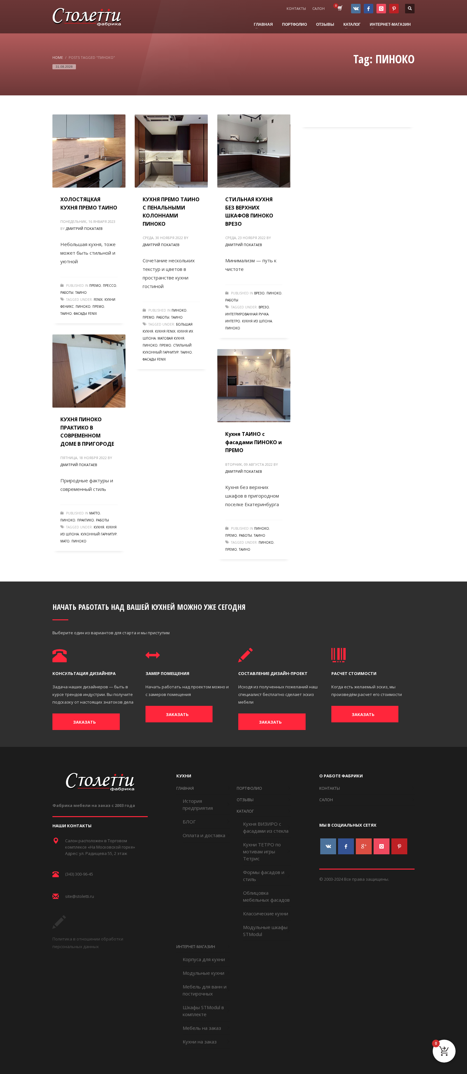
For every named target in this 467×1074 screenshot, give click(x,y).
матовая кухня (171, 338)
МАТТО (94, 513)
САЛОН (318, 8)
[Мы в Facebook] (368, 8)
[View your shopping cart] (339, 8)
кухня (99, 527)
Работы (66, 292)
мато (65, 541)
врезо (264, 307)
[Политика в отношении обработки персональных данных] (59, 927)
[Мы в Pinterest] (394, 8)
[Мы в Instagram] (381, 8)
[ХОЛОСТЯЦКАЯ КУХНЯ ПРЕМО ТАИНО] (89, 151)
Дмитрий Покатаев (84, 228)
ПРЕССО (109, 285)
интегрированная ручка (246, 314)
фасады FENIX (85, 313)
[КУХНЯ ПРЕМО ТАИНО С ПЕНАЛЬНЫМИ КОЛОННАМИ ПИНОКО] (171, 151)
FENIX (98, 299)
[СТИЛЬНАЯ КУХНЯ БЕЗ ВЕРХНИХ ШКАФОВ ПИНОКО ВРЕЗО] (253, 151)
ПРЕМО (95, 285)
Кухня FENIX (165, 331)
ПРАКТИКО (85, 520)
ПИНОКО (83, 306)
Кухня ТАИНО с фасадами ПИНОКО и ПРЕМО (253, 442)
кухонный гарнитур (99, 534)
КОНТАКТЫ (296, 8)
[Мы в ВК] (356, 8)
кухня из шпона (257, 321)
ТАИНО (81, 292)
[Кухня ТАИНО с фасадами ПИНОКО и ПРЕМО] (253, 385)
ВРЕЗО (259, 293)
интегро (232, 321)
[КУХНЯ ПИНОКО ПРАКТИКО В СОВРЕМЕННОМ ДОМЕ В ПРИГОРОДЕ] (89, 371)
